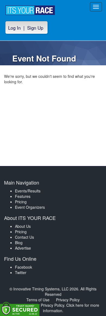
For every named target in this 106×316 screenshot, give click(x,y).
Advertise (23, 248)
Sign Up (35, 27)
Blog (19, 242)
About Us (23, 226)
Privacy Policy (68, 299)
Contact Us (24, 237)
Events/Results (27, 191)
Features (22, 196)
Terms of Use (37, 299)
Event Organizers (30, 207)
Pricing (21, 201)
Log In (14, 27)
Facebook (23, 267)
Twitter (20, 272)
